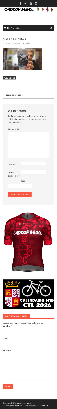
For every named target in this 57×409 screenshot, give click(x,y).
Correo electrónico (14, 174)
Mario (27, 43)
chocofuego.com (23, 403)
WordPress (17, 405)
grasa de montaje (14, 94)
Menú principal (14, 28)
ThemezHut (43, 405)
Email (6, 338)
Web (23, 180)
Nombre (12, 164)
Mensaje (7, 350)
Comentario (14, 129)
